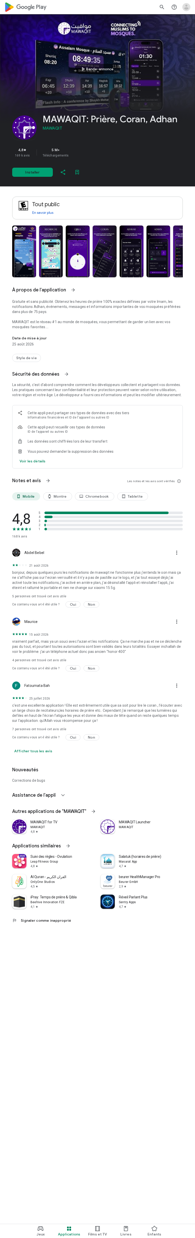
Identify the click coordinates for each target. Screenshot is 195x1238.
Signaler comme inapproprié (41, 920)
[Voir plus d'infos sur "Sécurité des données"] (66, 374)
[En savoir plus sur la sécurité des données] (32, 461)
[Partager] (63, 172)
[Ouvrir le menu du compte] (186, 7)
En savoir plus (42, 212)
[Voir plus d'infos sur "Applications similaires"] (68, 846)
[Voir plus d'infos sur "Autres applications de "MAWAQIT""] (93, 811)
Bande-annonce (96, 69)
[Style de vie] (26, 358)
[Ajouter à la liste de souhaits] (77, 172)
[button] (24, 251)
